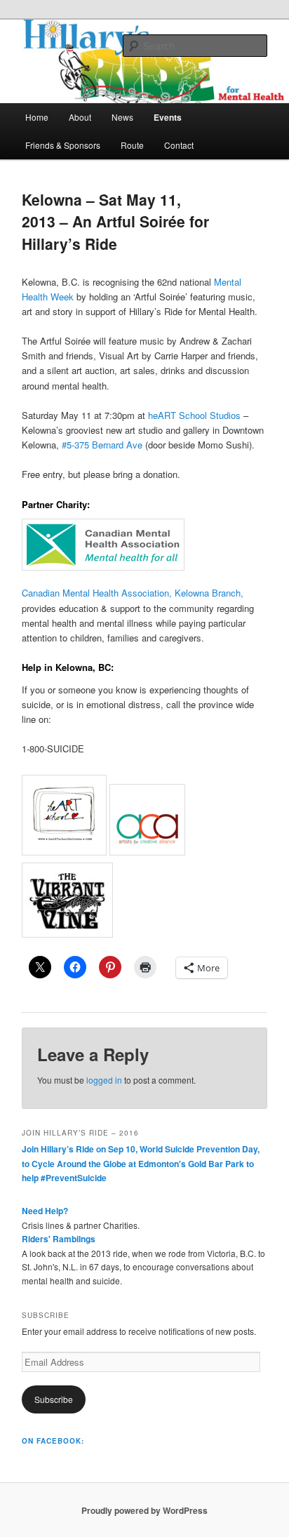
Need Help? (45, 1210)
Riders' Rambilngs (58, 1238)
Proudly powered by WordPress (144, 1510)
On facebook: (53, 1441)
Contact (179, 145)
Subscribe (53, 1399)
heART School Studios (194, 415)
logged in (104, 1080)
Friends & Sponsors (62, 145)
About (80, 117)
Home (36, 117)
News (122, 117)
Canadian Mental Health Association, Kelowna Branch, (132, 592)
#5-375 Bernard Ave (102, 444)
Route (132, 145)
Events (168, 117)
